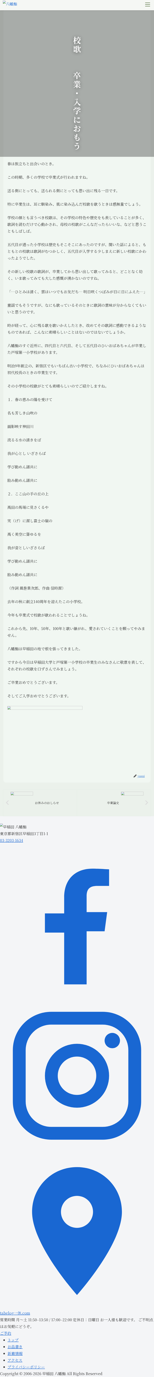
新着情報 (15, 1353)
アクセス (15, 1360)
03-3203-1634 (11, 840)
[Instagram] (77, 1151)
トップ (13, 1340)
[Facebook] (77, 995)
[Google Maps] (77, 1306)
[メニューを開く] (147, 4)
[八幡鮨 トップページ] (10, 5)
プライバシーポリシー (26, 1367)
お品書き (15, 1346)
